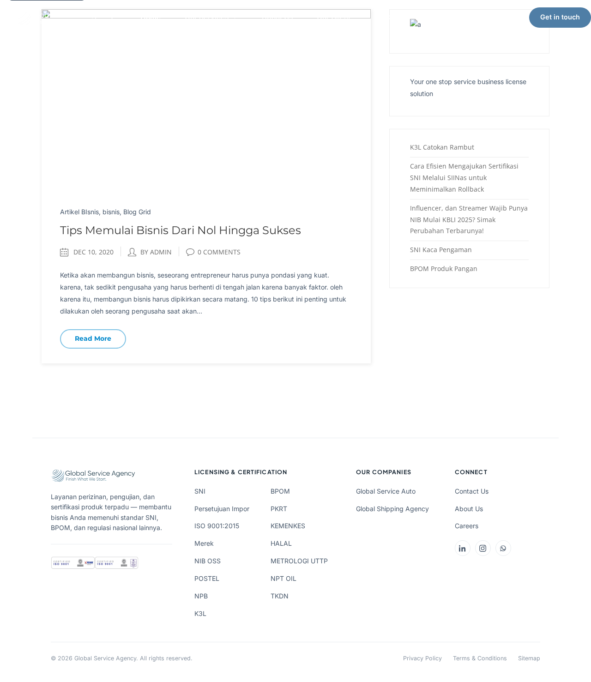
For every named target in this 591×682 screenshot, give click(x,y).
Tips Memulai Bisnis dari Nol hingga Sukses (180, 230)
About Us (277, 16)
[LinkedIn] (462, 548)
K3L (200, 613)
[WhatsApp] (503, 548)
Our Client (333, 16)
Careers (466, 526)
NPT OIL (283, 578)
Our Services (207, 16)
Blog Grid (137, 212)
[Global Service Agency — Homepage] (65, 17)
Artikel (385, 16)
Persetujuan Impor (221, 509)
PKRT (279, 509)
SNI (199, 491)
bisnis (111, 212)
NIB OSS (207, 561)
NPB (201, 596)
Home (150, 16)
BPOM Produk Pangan (443, 268)
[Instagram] (483, 548)
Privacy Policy (422, 658)
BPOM (280, 491)
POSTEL (206, 578)
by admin (156, 251)
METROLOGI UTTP (299, 561)
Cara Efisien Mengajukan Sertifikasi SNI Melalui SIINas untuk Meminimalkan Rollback (464, 177)
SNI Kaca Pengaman (441, 249)
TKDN (280, 596)
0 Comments (219, 251)
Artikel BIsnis (79, 212)
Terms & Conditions (480, 658)
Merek (204, 543)
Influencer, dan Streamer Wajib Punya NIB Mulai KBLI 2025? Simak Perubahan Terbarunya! (469, 219)
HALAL (281, 543)
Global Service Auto (386, 491)
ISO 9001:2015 (216, 526)
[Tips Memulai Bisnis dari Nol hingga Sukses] (206, 100)
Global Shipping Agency (392, 509)
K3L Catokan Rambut (442, 147)
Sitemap (529, 658)
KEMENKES (288, 526)
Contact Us (471, 491)
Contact (434, 16)
